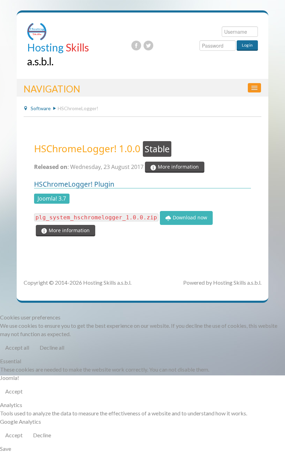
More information (177, 166)
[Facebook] (136, 45)
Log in (247, 45)
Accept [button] (14, 391)
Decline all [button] (52, 347)
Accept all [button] (17, 347)
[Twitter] (148, 45)
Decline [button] (42, 435)
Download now (189, 217)
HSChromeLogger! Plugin (74, 184)
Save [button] (5, 448)
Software (41, 108)
